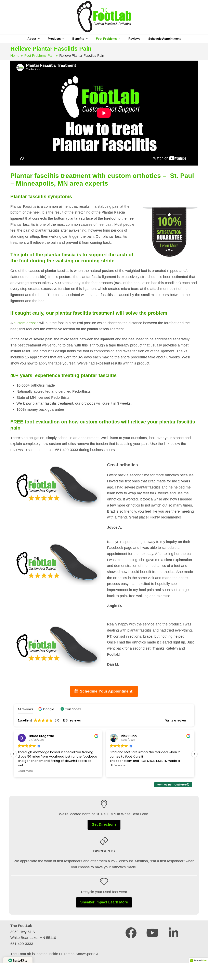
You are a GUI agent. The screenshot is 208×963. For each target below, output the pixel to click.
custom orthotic (26, 323)
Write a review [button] (175, 720)
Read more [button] (25, 771)
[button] (47, 709)
